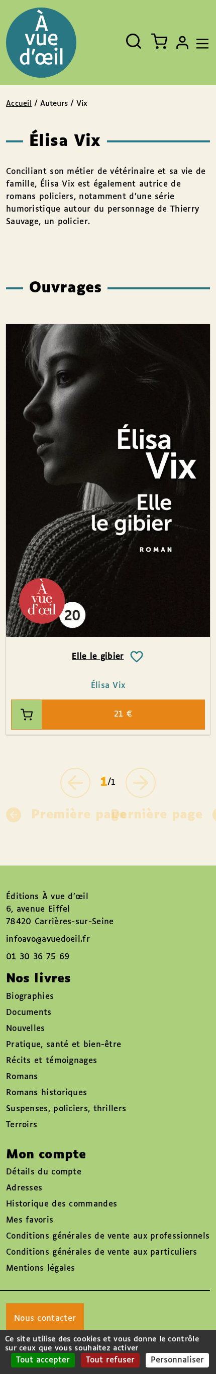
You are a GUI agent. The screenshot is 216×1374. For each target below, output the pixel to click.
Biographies (30, 996)
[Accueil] (41, 43)
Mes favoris (29, 1220)
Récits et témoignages (51, 1061)
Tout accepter (43, 1360)
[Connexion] (182, 42)
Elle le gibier (98, 656)
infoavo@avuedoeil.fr (48, 939)
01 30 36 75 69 (37, 957)
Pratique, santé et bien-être (63, 1045)
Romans (22, 1077)
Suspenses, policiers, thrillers (66, 1109)
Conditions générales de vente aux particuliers (101, 1252)
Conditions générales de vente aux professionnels (107, 1236)
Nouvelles (25, 1028)
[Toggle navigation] (200, 43)
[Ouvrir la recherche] (133, 41)
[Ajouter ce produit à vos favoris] (136, 656)
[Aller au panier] (159, 41)
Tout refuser (110, 1360)
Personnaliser (177, 1360)
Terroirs (21, 1125)
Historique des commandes (61, 1204)
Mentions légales (40, 1268)
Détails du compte (43, 1172)
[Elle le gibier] (108, 480)
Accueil (19, 103)
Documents (29, 1012)
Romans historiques (46, 1093)
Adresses (24, 1188)
